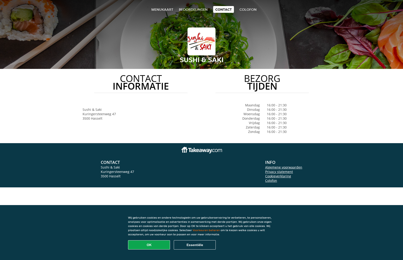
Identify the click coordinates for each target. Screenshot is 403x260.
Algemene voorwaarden (283, 167)
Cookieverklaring (278, 176)
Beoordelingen (193, 9)
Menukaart (162, 9)
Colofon (271, 180)
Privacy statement (279, 171)
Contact (223, 9)
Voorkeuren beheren (206, 230)
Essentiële (195, 245)
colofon (248, 9)
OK (149, 245)
